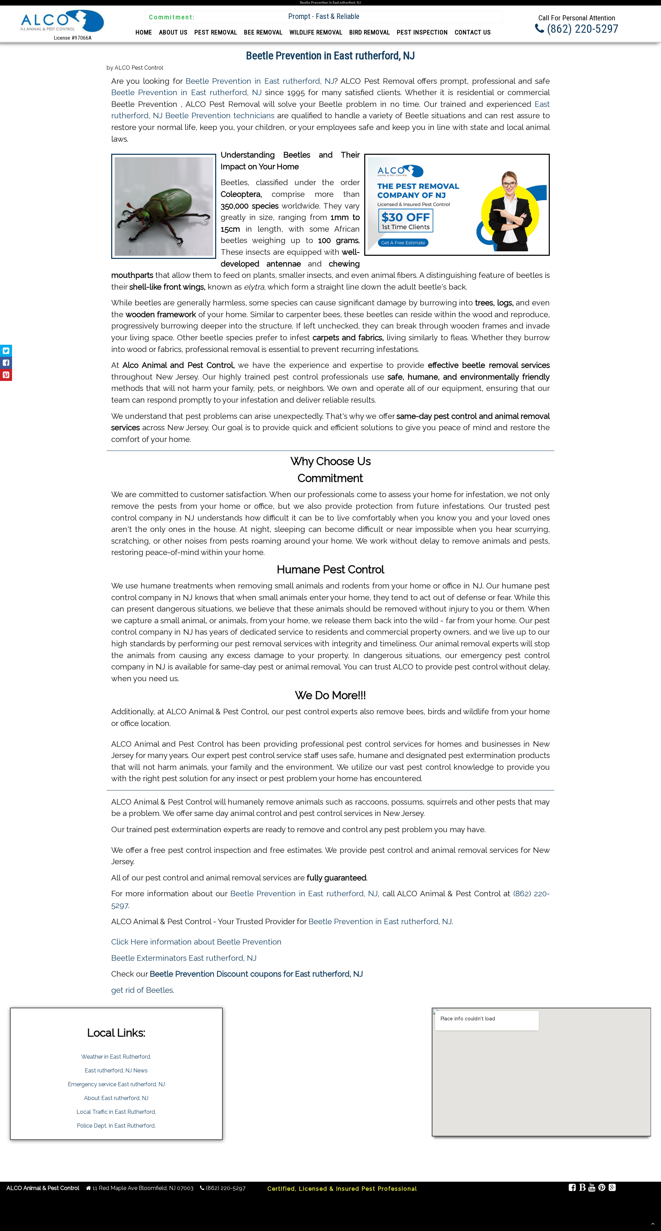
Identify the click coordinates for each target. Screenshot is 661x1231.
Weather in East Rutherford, (116, 1056)
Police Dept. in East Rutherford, (116, 1125)
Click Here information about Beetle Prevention (196, 941)
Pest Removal (216, 32)
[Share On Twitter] (6, 351)
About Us (173, 32)
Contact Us (473, 32)
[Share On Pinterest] (6, 375)
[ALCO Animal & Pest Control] (61, 33)
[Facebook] (572, 1188)
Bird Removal (369, 32)
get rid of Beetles (142, 990)
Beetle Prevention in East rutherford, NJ (260, 81)
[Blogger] (582, 1188)
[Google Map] (612, 1188)
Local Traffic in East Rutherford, (116, 1112)
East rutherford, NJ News (116, 1070)
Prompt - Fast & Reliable (323, 16)
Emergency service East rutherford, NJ (116, 1084)
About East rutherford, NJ (116, 1098)
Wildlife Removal (316, 32)
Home (144, 32)
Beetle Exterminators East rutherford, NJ (183, 957)
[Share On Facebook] (6, 363)
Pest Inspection (422, 32)
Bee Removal (263, 32)
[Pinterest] (602, 1188)
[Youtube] (592, 1188)
